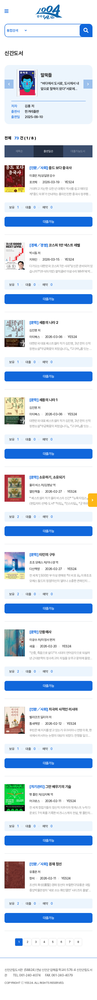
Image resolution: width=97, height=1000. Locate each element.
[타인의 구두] (15, 565)
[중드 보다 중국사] (15, 178)
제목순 (19, 151)
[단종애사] (15, 642)
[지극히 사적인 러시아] (15, 720)
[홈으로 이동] (48, 12)
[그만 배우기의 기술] (15, 797)
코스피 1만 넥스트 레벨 (64, 245)
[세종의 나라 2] (15, 333)
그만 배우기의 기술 (58, 787)
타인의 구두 (47, 555)
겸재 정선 (55, 864)
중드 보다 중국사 (60, 168)
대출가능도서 (78, 151)
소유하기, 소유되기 (52, 477)
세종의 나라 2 (48, 322)
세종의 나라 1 (48, 400)
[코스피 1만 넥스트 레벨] (15, 256)
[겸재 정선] (15, 874)
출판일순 (48, 151)
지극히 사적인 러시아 (63, 709)
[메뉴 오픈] (92, 500)
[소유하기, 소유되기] (15, 488)
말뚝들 (46, 75)
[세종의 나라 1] (15, 410)
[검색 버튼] (86, 30)
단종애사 (45, 632)
